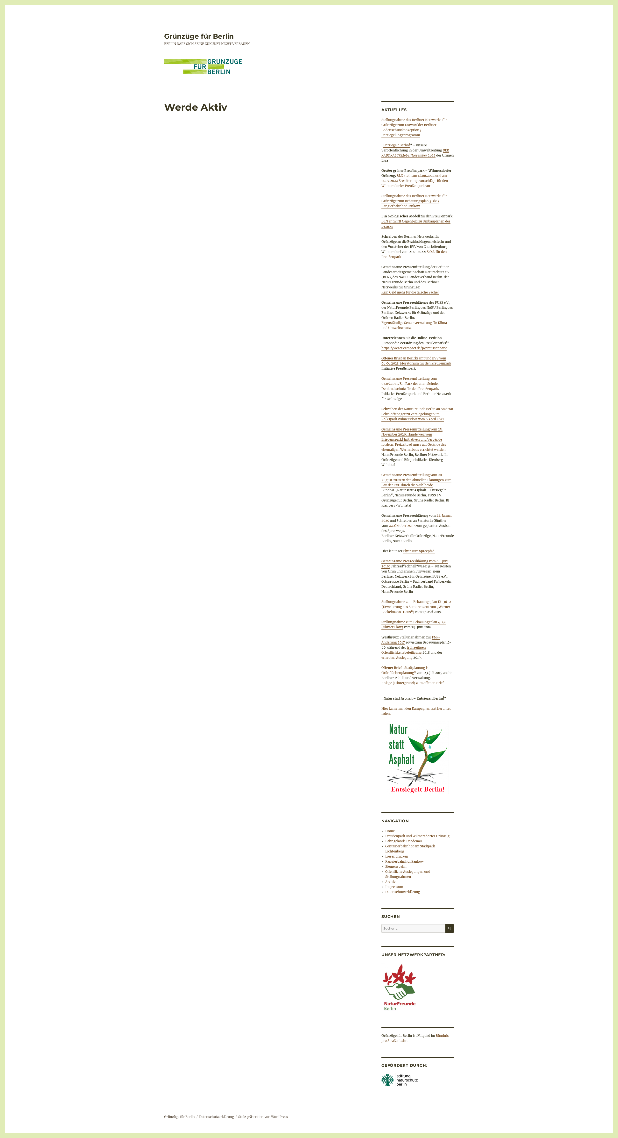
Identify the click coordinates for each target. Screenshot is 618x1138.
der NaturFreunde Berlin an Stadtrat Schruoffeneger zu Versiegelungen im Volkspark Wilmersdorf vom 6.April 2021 (417, 414)
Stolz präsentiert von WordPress (263, 1117)
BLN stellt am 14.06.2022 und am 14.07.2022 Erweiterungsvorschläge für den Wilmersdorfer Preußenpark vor (414, 181)
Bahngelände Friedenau (403, 841)
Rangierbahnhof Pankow (404, 861)
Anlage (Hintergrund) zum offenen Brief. (412, 683)
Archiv (390, 882)
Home (390, 831)
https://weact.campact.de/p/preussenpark (414, 348)
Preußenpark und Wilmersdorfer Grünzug (417, 836)
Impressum (394, 887)
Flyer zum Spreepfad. (419, 551)
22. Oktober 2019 (402, 526)
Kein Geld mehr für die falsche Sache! (410, 292)
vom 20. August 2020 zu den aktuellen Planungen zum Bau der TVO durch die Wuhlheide (416, 480)
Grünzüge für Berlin (199, 36)
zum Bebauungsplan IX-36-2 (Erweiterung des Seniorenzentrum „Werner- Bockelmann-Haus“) (416, 607)
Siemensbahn (396, 867)
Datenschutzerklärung (402, 892)
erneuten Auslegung (397, 658)
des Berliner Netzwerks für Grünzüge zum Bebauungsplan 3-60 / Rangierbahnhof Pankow (414, 201)
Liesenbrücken (396, 856)
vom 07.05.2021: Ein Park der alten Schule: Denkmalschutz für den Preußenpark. (410, 384)
